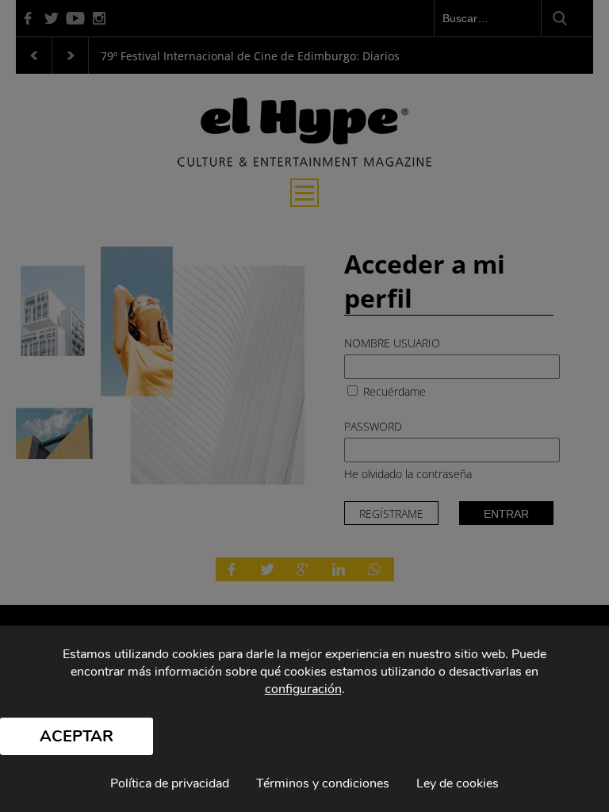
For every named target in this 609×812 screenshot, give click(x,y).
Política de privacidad (169, 783)
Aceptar (76, 736)
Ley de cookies (457, 783)
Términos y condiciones (322, 783)
